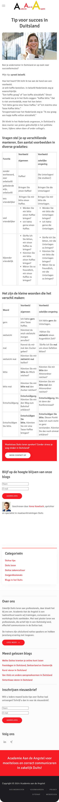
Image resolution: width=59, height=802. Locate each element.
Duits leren (10, 565)
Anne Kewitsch (36, 506)
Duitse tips (10, 560)
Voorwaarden (37, 790)
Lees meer (12, 642)
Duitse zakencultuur (15, 570)
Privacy (53, 790)
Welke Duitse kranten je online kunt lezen (22, 660)
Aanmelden (12, 496)
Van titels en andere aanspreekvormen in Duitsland (27, 675)
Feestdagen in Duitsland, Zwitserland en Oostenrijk (27, 665)
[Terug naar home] (29, 5)
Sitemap (36, 794)
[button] (3, 5)
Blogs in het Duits (13, 580)
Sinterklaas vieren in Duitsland (17, 680)
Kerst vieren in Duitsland (14, 670)
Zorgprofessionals (13, 575)
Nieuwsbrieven (16, 790)
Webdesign (51, 794)
